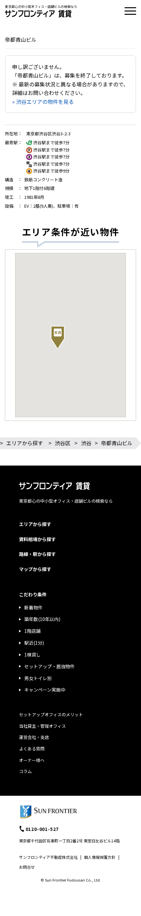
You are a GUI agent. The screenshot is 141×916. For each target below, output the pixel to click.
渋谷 (86, 443)
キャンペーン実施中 (44, 689)
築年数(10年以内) (42, 619)
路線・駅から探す (37, 554)
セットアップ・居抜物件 (49, 666)
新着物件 (33, 607)
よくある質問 (32, 748)
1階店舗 (32, 631)
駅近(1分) (34, 642)
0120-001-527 (42, 829)
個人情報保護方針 (99, 857)
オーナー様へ (32, 760)
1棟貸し (32, 654)
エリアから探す (24, 443)
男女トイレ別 (38, 678)
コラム (25, 771)
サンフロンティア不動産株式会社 (48, 857)
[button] (57, 337)
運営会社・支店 (34, 737)
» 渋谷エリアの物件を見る (43, 101)
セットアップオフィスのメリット (51, 714)
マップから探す (35, 569)
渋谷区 (62, 443)
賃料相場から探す (37, 539)
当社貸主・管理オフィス (42, 726)
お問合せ (27, 867)
